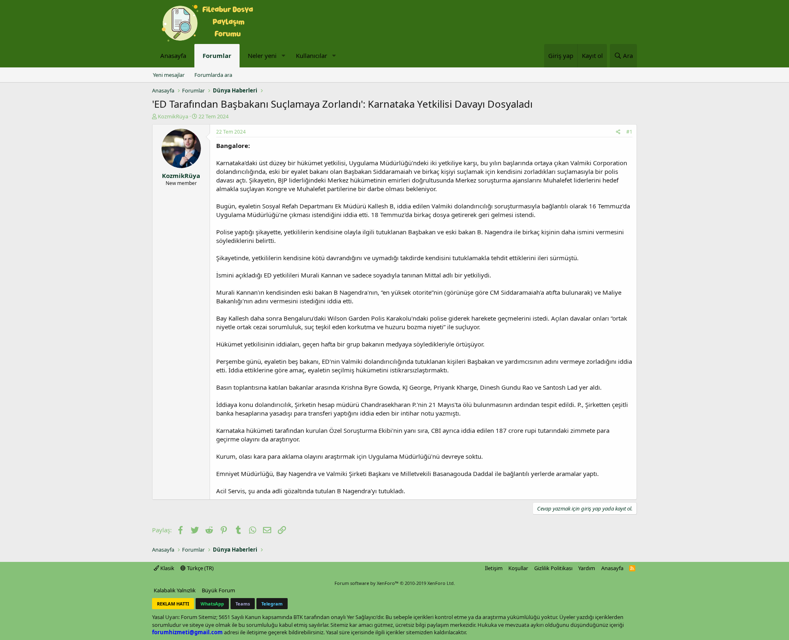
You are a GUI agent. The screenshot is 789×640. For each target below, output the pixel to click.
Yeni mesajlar (169, 75)
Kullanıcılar (311, 55)
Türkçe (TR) (200, 568)
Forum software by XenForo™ (395, 583)
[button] (283, 55)
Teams (242, 604)
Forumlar (217, 55)
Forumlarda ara (213, 75)
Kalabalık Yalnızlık (175, 590)
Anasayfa (173, 55)
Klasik (166, 568)
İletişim (494, 568)
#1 (629, 131)
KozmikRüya (173, 116)
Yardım (586, 568)
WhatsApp (212, 604)
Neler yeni (262, 55)
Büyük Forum (218, 590)
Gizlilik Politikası (553, 568)
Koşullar (518, 568)
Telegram (272, 604)
